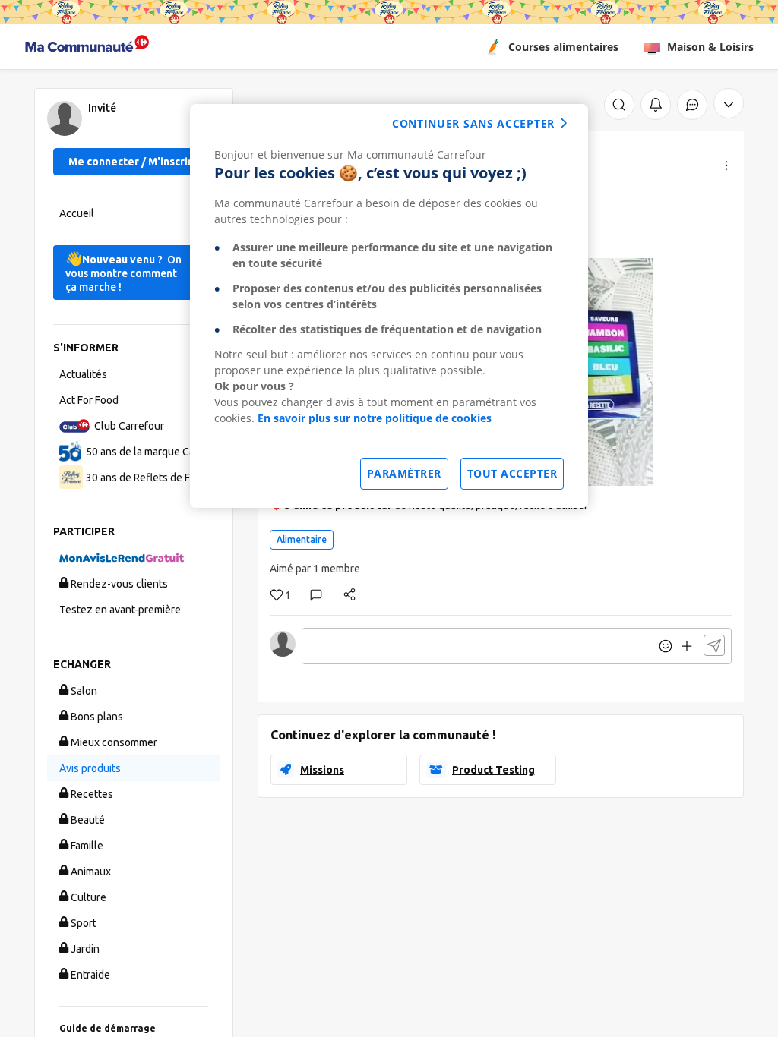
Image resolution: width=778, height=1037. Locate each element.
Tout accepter (512, 473)
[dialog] (389, 306)
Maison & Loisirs (710, 46)
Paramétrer (404, 473)
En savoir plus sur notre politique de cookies (375, 418)
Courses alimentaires (563, 46)
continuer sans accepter (473, 123)
